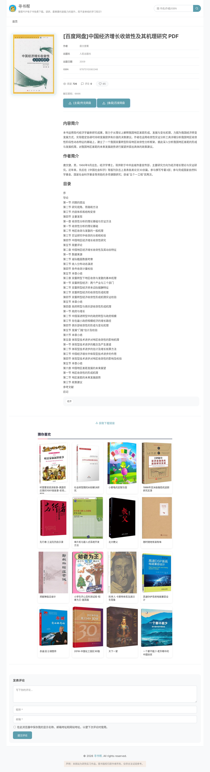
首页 (15, 21)
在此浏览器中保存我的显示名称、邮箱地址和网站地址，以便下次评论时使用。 (63, 727)
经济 (69, 401)
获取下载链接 (106, 423)
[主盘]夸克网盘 (82, 103)
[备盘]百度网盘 (116, 103)
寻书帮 (24, 6)
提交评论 (22, 735)
